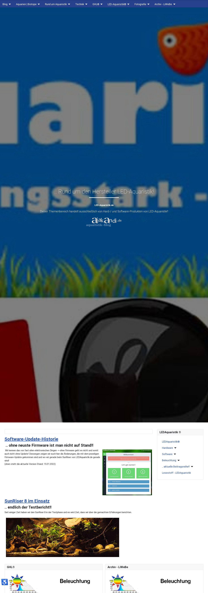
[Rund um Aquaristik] (68, 4)
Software (167, 454)
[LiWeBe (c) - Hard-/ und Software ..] (151, 583)
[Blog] (9, 4)
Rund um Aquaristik (56, 4)
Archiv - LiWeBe (163, 4)
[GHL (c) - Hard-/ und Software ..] (51, 583)
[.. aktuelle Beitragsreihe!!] (191, 466)
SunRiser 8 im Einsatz (27, 501)
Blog (5, 4)
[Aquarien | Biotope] (38, 4)
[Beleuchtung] (178, 460)
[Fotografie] (148, 4)
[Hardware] (174, 448)
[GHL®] (101, 4)
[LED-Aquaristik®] (128, 4)
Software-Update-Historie (31, 439)
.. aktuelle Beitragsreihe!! (176, 466)
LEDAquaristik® (171, 441)
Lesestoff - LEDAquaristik (176, 472)
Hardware (167, 448)
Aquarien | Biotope (26, 4)
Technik (79, 4)
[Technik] (86, 4)
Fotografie (140, 4)
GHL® (96, 4)
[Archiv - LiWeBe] (173, 4)
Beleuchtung (169, 460)
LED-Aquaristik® (117, 4)
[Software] (174, 454)
